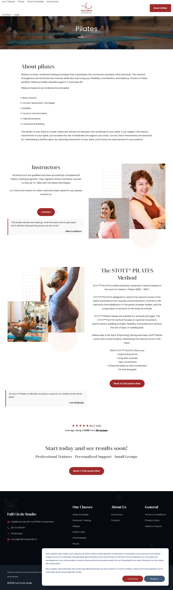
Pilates (91, 37)
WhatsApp (16, 533)
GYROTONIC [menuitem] (79, 532)
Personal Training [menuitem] (82, 520)
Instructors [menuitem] (117, 514)
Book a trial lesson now (127, 383)
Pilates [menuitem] (76, 526)
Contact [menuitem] (115, 520)
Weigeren (154, 579)
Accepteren (133, 579)
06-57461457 (18, 527)
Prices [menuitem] (76, 543)
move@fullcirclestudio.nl (24, 539)
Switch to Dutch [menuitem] (153, 526)
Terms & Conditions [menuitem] (155, 514)
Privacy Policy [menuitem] (152, 520)
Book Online (160, 8)
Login (17, 14)
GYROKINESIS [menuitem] (79, 537)
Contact (6, 14)
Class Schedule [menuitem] (81, 514)
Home (81, 37)
